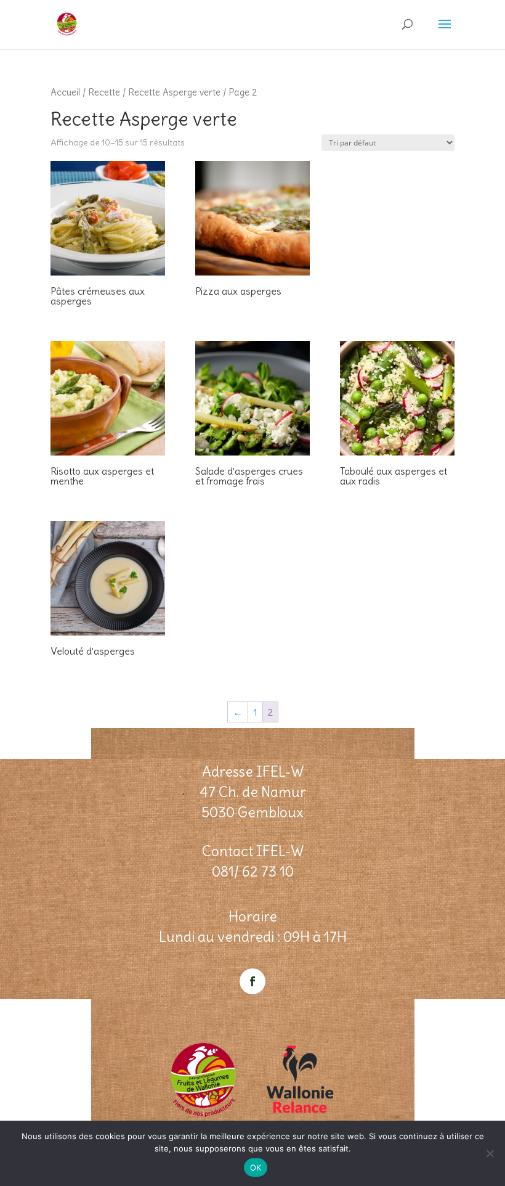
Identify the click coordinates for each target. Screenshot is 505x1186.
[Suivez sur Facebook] (252, 981)
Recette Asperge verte (174, 92)
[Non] (489, 1153)
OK (256, 1167)
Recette (104, 92)
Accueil (65, 92)
